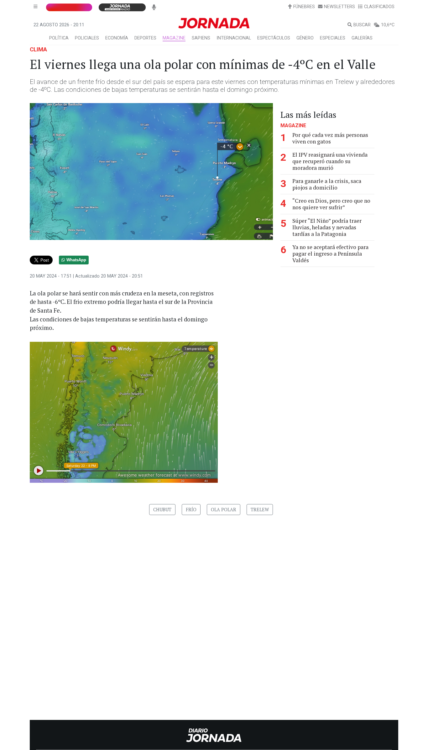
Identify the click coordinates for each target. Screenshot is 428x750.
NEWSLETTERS (339, 6)
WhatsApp (76, 260)
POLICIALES (87, 38)
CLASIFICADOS (379, 6)
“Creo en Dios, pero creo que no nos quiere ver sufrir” (331, 204)
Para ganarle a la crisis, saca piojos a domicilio (326, 184)
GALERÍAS (362, 38)
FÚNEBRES (304, 6)
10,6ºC (387, 25)
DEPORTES (145, 38)
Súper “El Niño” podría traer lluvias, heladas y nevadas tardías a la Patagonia (327, 227)
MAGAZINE (174, 38)
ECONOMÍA (116, 38)
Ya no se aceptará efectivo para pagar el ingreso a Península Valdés (330, 253)
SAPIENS (201, 38)
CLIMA (38, 49)
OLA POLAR (223, 510)
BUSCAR (362, 25)
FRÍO (191, 510)
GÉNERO (305, 38)
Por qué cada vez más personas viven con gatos (330, 138)
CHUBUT (162, 510)
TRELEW (260, 510)
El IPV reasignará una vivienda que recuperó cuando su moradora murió (330, 161)
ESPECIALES (332, 38)
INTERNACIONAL (234, 38)
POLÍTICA (59, 38)
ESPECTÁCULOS (273, 38)
